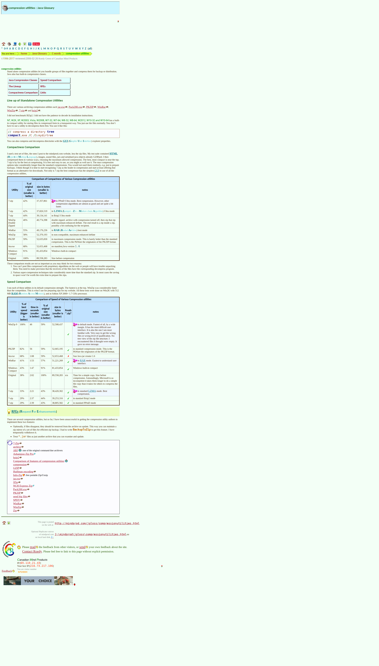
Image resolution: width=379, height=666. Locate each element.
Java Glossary (39, 53)
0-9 (6, 48)
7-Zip (16, 443)
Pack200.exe (75, 106)
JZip (15, 482)
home (24, 53)
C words (56, 53)
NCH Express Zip (22, 485)
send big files (20, 496)
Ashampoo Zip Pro (23, 453)
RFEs (42, 86)
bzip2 (35, 110)
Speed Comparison (50, 80)
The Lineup (15, 86)
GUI (65, 141)
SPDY (16, 500)
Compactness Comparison (23, 92)
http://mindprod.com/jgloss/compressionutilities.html (97, 523)
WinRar (101, 106)
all (89, 48)
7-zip (22, 110)
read (33, 547)
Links (43, 92)
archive (17, 446)
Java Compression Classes (23, 80)
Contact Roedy (32, 551)
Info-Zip (17, 475)
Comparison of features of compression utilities (38, 461)
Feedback (7, 570)
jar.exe (61, 106)
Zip (15, 510)
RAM (14, 293)
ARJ (15, 450)
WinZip (11, 110)
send (82, 547)
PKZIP (90, 106)
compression (20, 464)
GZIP (16, 468)
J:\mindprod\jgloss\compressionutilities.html (90, 534)
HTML (114, 153)
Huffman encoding (23, 471)
